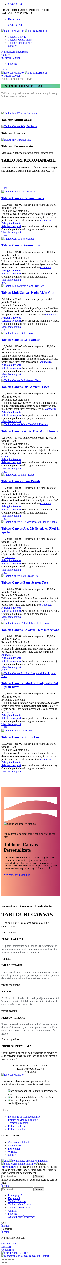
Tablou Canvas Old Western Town (25, 387)
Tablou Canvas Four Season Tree (24, 582)
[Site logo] (13, 30)
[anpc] (5, 1160)
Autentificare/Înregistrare (21, 1216)
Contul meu (14, 1145)
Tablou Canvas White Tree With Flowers (29, 431)
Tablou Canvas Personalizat (20, 245)
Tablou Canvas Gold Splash (20, 339)
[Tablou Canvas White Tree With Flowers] (24, 424)
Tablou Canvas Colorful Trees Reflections (30, 630)
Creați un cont (8, 1243)
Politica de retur (16, 1129)
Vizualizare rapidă (11, 232)
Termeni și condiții (18, 1122)
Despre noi (14, 1148)
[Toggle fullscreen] (9, 1259)
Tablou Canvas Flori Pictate (20, 481)
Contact (12, 1154)
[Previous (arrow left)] (2, 1262)
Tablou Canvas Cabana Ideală (22, 198)
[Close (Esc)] (2, 1259)
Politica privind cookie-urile (23, 1119)
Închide (5, 1185)
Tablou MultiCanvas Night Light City (27, 292)
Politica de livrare (17, 1126)
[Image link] (12, 1074)
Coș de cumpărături (18, 1142)
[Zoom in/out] (13, 1259)
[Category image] (19, 113)
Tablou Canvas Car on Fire (20, 737)
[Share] (6, 1259)
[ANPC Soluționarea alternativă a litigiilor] (28, 1160)
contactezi (45, 220)
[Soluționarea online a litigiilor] (18, 1163)
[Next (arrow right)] (6, 1262)
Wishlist (12, 1151)
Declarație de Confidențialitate (24, 1116)
